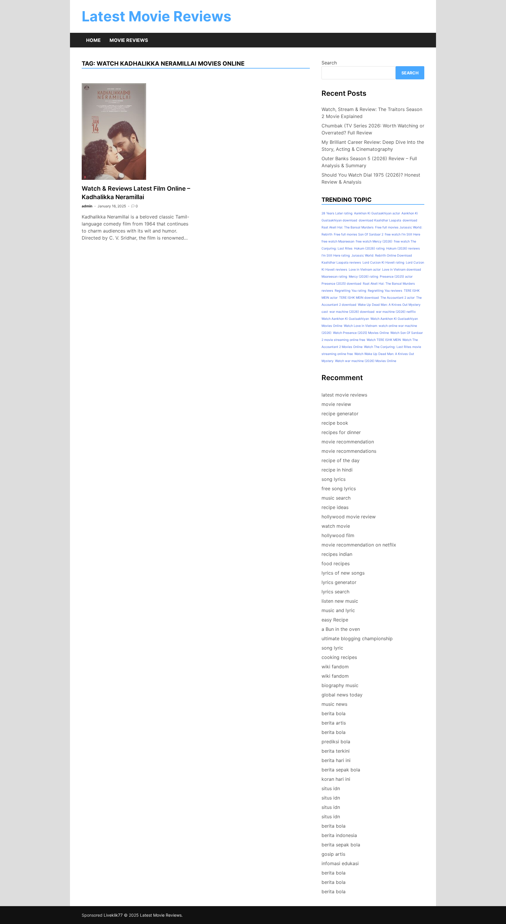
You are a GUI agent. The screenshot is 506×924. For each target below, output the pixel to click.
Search (329, 63)
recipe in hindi (337, 470)
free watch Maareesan (338, 241)
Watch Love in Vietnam (360, 326)
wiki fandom (335, 666)
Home (93, 40)
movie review (336, 404)
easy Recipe (335, 620)
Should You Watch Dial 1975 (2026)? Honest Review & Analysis (371, 178)
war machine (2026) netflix (396, 312)
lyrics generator (339, 582)
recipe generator (340, 413)
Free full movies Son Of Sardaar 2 (358, 234)
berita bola (334, 713)
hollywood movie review (349, 517)
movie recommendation (348, 442)
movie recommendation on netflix (359, 545)
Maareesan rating (334, 277)
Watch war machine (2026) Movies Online (365, 361)
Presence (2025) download (341, 284)
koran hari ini (336, 779)
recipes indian (337, 554)
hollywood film (338, 535)
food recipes (336, 563)
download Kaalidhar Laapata (380, 220)
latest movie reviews (344, 395)
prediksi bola (336, 741)
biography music (340, 685)
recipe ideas (335, 507)
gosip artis (333, 854)
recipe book (335, 423)
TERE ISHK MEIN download (359, 298)
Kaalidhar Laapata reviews (341, 262)
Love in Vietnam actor (365, 269)
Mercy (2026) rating (363, 277)
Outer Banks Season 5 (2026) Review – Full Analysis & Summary (369, 162)
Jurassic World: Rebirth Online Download (381, 255)
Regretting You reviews (385, 291)
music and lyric (338, 610)
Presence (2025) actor (396, 277)
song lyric (332, 648)
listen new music (340, 601)
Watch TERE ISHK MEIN (384, 340)
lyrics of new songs (343, 573)
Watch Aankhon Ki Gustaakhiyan (345, 319)
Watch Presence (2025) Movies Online (361, 333)
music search (336, 498)
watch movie (336, 526)
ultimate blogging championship (357, 638)
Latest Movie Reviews (156, 16)
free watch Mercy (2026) (374, 241)
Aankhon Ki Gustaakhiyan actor (377, 213)
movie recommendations (349, 451)
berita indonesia (339, 835)
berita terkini (336, 751)
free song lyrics (339, 488)
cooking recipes (339, 657)
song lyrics (334, 479)
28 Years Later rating (337, 213)
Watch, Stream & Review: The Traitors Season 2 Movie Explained (372, 112)
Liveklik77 (113, 915)
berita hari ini (336, 760)
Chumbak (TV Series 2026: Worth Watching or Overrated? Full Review (373, 129)
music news (334, 704)
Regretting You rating (350, 291)
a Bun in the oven (341, 629)
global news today (342, 695)
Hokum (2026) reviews (403, 248)
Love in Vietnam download (401, 269)
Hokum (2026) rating (369, 248)
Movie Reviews (129, 40)
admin (87, 206)
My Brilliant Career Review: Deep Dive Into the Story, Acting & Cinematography (373, 145)
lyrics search (335, 592)
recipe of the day (341, 460)
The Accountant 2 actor (397, 298)
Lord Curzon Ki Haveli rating (383, 262)
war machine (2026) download (352, 312)
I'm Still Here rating (336, 255)
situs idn (331, 788)
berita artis (334, 723)
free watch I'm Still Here (402, 234)
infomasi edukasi (340, 863)
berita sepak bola (341, 770)
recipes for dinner (341, 432)
